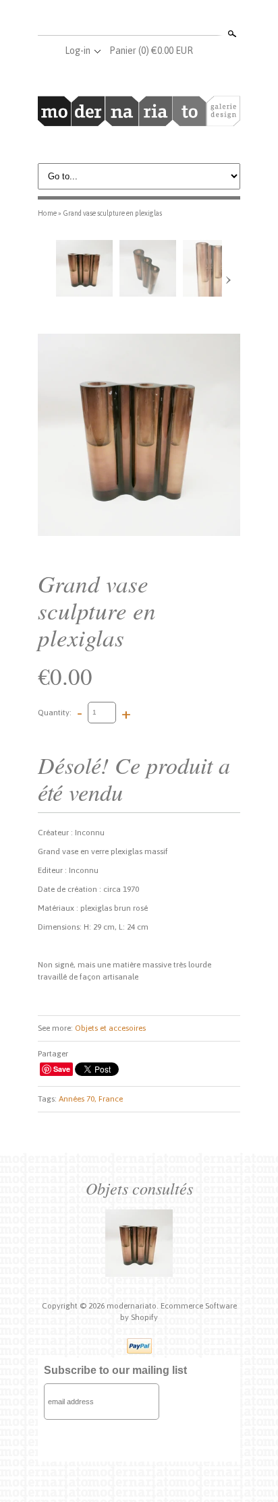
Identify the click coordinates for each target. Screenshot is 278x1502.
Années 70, (77, 1099)
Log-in (77, 50)
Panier (151, 50)
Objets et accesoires (110, 1028)
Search (231, 33)
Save (61, 1069)
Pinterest (160, 18)
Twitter (138, 18)
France (111, 1099)
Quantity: (55, 712)
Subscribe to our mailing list (115, 1370)
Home (47, 213)
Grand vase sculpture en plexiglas (112, 213)
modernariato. (134, 1306)
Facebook (116, 18)
